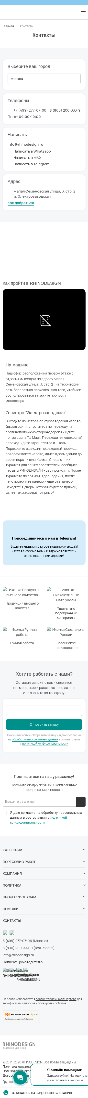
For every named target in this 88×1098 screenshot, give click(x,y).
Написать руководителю (23, 962)
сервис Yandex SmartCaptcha (56, 999)
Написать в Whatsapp (32, 151)
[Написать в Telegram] (5, 11)
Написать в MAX (27, 157)
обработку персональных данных (35, 739)
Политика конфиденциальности (27, 1066)
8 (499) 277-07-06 (17, 940)
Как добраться (21, 202)
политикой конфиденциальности (45, 743)
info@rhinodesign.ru (18, 955)
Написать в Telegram (31, 164)
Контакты (12, 920)
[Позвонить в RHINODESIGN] (72, 11)
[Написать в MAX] (14, 11)
